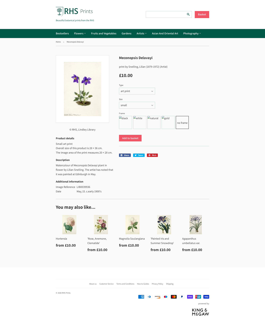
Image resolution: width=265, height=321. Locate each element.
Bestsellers (62, 33)
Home (58, 41)
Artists (141, 33)
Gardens (126, 33)
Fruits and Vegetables (103, 33)
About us (92, 284)
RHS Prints (66, 293)
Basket (202, 14)
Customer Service (106, 284)
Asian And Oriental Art (165, 33)
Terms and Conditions (125, 284)
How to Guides (143, 284)
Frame (122, 113)
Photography (191, 33)
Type (121, 85)
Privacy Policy (157, 284)
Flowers (79, 33)
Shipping (169, 284)
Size (121, 99)
